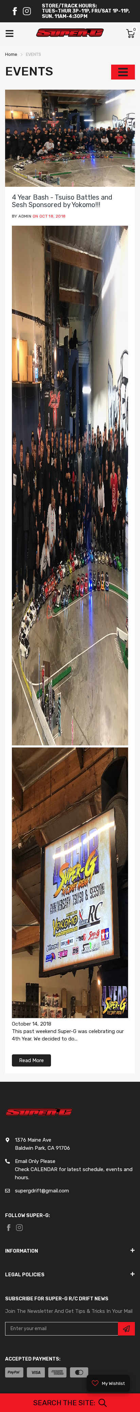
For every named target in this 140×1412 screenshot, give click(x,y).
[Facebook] (15, 11)
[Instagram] (27, 11)
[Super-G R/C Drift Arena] (70, 33)
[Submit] (126, 1329)
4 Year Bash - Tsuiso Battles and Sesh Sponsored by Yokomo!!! (62, 201)
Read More (31, 1060)
